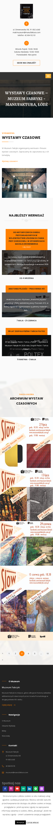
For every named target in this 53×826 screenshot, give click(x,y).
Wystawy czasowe (9, 161)
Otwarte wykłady (8, 726)
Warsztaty (6, 736)
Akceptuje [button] (20, 822)
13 (48, 653)
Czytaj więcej (8, 705)
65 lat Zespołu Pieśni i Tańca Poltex (26, 331)
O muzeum (6, 721)
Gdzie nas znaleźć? (26, 63)
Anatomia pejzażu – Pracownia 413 (26, 288)
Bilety (4, 731)
